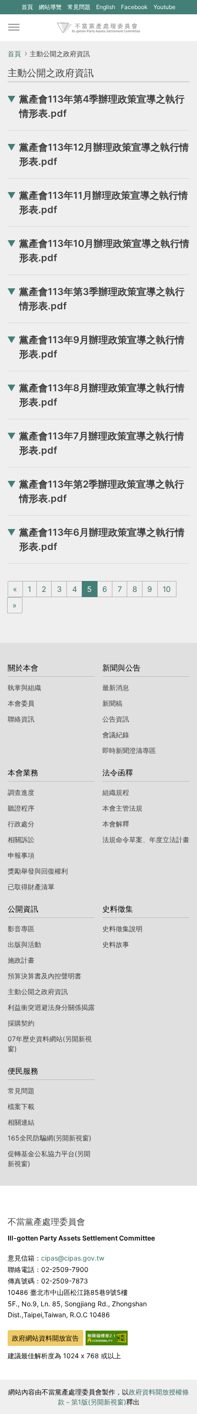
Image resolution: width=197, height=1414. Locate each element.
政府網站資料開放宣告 (45, 1338)
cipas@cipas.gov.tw (72, 1258)
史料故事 (115, 944)
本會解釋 (115, 824)
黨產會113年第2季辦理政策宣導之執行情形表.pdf (101, 491)
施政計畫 (21, 960)
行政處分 (21, 824)
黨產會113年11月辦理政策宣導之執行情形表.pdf (103, 202)
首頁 (27, 6)
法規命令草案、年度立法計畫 (145, 839)
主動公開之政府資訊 (38, 991)
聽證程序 (21, 808)
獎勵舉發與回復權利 (38, 871)
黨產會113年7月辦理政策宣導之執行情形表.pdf (101, 443)
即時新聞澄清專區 (129, 750)
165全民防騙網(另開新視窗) (49, 1138)
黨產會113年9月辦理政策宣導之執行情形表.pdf (102, 347)
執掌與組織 (24, 687)
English (105, 6)
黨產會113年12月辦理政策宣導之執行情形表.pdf (104, 154)
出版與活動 (24, 944)
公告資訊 (115, 719)
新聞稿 (112, 703)
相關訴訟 (21, 839)
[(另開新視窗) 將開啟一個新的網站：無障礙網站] (107, 1337)
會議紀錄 (115, 735)
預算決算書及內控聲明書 (44, 976)
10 (167, 589)
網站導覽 (50, 6)
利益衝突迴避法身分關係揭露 (51, 1007)
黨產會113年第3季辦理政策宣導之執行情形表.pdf (102, 299)
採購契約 (21, 1023)
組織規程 (115, 792)
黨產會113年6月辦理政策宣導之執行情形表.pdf (102, 539)
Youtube (164, 8)
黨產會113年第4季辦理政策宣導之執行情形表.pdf (102, 106)
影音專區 (21, 929)
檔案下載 (21, 1106)
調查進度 (21, 792)
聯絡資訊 (21, 719)
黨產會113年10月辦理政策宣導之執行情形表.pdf (104, 251)
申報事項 (21, 855)
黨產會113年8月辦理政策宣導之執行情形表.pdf (102, 395)
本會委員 (21, 703)
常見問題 (78, 6)
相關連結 (21, 1122)
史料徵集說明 (122, 929)
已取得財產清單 (31, 887)
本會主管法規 (122, 808)
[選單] (13, 27)
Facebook (134, 8)
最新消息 (115, 687)
